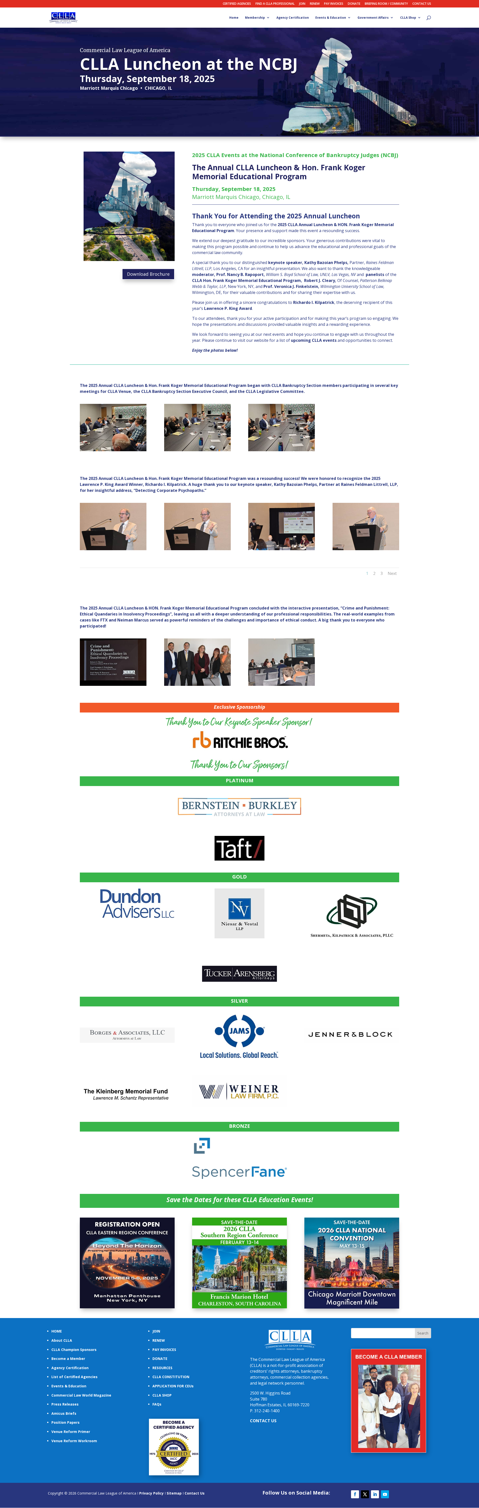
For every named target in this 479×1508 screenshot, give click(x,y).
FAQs (156, 1404)
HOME (56, 1331)
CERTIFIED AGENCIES (237, 4)
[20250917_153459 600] (281, 449)
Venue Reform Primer (70, 1431)
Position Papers (65, 1422)
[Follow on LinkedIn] (375, 1494)
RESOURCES (162, 1367)
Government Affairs (373, 18)
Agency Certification (292, 18)
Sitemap (174, 1493)
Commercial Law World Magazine (81, 1395)
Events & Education (330, 18)
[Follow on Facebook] (355, 1494)
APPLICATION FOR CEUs (173, 1386)
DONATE (354, 4)
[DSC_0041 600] (281, 684)
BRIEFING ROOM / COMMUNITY (386, 4)
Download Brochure (148, 274)
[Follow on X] (365, 1494)
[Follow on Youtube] (385, 1494)
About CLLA (61, 1340)
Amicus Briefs (63, 1413)
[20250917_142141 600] (113, 449)
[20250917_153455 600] (197, 449)
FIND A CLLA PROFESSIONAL (275, 4)
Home (234, 18)
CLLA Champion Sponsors (74, 1349)
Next (392, 573)
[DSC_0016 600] (366, 548)
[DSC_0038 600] (197, 684)
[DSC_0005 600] (197, 548)
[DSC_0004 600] (113, 548)
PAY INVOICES (333, 4)
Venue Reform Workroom (74, 1440)
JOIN (302, 4)
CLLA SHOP (162, 1395)
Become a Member (68, 1358)
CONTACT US (421, 4)
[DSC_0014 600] (281, 548)
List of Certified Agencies (74, 1376)
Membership (255, 18)
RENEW (315, 4)
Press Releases (65, 1404)
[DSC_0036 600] (113, 684)
